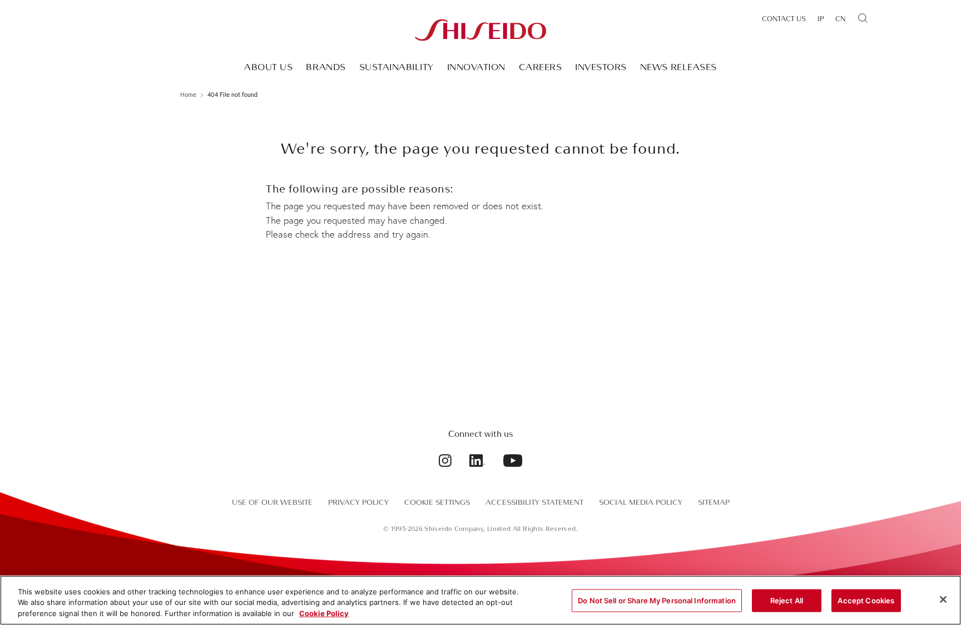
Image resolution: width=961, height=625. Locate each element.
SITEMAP (714, 502)
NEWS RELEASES (678, 67)
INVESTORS (601, 67)
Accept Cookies (866, 600)
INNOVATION (476, 67)
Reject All (786, 600)
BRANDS (325, 67)
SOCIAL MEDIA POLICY (640, 502)
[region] (480, 600)
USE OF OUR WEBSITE (272, 502)
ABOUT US (268, 67)
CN (840, 19)
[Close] (943, 599)
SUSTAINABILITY (396, 67)
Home (188, 95)
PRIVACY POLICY (358, 502)
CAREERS (540, 67)
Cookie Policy (324, 613)
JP (820, 19)
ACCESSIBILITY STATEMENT (534, 502)
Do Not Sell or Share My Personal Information (657, 600)
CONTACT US (784, 19)
